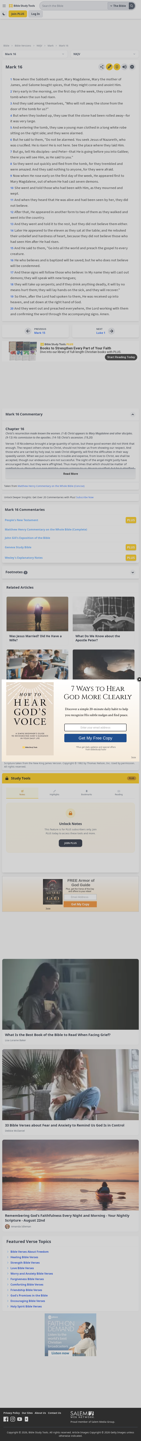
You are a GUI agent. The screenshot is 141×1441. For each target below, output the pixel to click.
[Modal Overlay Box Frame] (70, 720)
